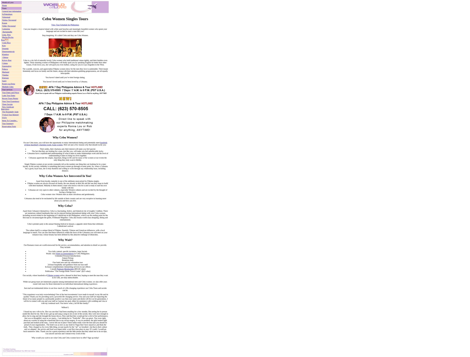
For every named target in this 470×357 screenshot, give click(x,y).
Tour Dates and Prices (10, 93)
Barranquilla (7, 32)
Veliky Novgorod (9, 26)
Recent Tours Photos (10, 98)
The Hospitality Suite (10, 112)
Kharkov (5, 54)
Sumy (4, 81)
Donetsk (5, 49)
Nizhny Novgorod (9, 20)
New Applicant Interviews (7, 108)
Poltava (5, 69)
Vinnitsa (5, 75)
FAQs (4, 118)
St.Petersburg (7, 14)
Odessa (5, 57)
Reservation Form (9, 126)
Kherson (5, 78)
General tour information (11, 11)
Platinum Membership (65, 269)
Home (4, 5)
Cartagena (6, 29)
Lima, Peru (6, 35)
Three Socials (7, 104)
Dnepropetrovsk (8, 51)
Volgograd (6, 17)
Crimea (5, 63)
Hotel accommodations (65, 254)
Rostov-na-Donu (8, 84)
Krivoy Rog (6, 60)
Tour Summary (8, 124)
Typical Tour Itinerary (10, 115)
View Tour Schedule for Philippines (65, 25)
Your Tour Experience (10, 101)
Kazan (4, 23)
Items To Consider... (10, 121)
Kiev (4, 46)
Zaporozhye (6, 66)
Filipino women (53, 275)
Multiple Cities (7, 87)
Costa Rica (6, 43)
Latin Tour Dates (8, 96)
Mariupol (5, 72)
